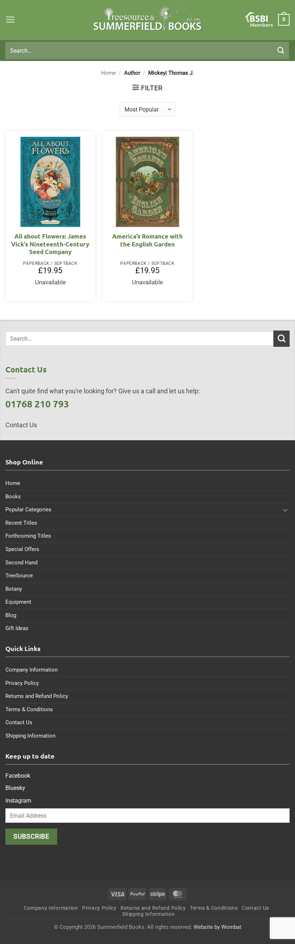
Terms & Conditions (29, 709)
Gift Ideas (16, 628)
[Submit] (281, 50)
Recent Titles (21, 523)
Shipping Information (30, 736)
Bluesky (15, 788)
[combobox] (147, 50)
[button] (10, 20)
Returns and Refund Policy (36, 696)
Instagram (18, 800)
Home (108, 73)
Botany (13, 589)
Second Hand (21, 562)
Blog (10, 615)
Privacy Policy (22, 683)
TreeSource (19, 575)
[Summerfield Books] (148, 18)
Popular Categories (28, 509)
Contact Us (18, 722)
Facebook (17, 775)
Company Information (31, 670)
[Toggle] (285, 510)
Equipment (18, 602)
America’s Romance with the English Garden (147, 240)
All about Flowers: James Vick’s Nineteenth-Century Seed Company (50, 243)
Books (13, 496)
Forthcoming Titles (28, 536)
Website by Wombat (217, 927)
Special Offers (22, 549)
